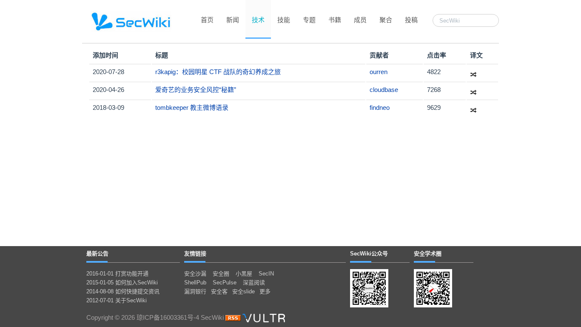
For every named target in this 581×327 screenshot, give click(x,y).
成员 (360, 19)
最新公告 (97, 253)
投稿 (411, 19)
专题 (309, 19)
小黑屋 (244, 273)
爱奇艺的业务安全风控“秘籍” (195, 89)
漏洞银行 (195, 291)
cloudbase (384, 89)
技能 (283, 19)
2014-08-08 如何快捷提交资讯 (122, 291)
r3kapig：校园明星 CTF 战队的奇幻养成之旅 (218, 71)
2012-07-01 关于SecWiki (116, 300)
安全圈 (221, 273)
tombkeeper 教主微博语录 (191, 107)
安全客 (219, 291)
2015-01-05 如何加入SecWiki (122, 282)
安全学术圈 (427, 253)
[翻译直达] (473, 71)
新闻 (232, 19)
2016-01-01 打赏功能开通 (117, 273)
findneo (380, 107)
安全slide (243, 291)
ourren (378, 71)
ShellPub (195, 282)
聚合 (385, 19)
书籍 (334, 19)
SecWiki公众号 (369, 253)
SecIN (266, 273)
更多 (265, 291)
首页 (207, 19)
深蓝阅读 (254, 282)
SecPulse (224, 282)
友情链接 (195, 253)
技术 (258, 19)
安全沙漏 (195, 273)
